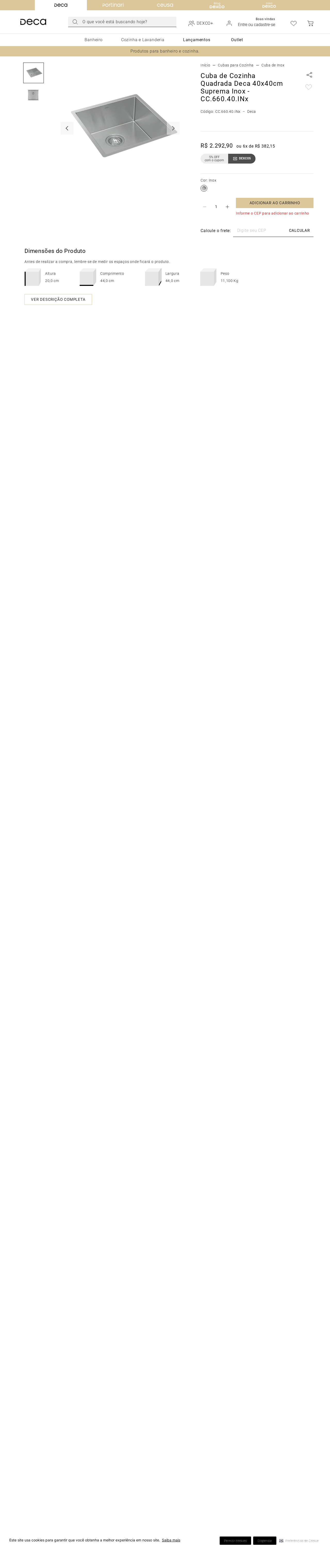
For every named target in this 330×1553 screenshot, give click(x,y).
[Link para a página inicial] (205, 65)
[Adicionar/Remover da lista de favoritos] (309, 87)
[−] (205, 207)
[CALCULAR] (299, 231)
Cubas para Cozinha (236, 65)
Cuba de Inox (272, 65)
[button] (299, 1541)
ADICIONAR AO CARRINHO (275, 203)
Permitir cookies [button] (235, 1541)
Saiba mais (171, 1540)
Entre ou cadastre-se (256, 24)
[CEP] (243, 231)
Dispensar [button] (265, 1541)
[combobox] (122, 22)
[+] (227, 207)
